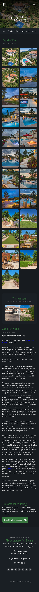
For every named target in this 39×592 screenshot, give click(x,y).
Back (4, 31)
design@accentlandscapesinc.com (19, 558)
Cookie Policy (28, 582)
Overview (10, 31)
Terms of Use (13, 582)
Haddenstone (10, 469)
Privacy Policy (20, 582)
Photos (18, 31)
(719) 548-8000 (19, 563)
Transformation (26, 31)
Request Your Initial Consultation (13, 520)
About (34, 31)
